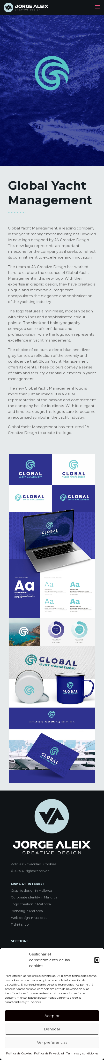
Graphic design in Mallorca (31, 890)
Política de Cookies (19, 1053)
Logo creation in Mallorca (31, 904)
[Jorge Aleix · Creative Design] (26, 7)
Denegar (52, 1029)
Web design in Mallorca (29, 918)
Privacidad (32, 864)
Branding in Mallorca (27, 911)
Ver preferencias (52, 1042)
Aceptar (52, 1015)
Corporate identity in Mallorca (34, 897)
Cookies (49, 864)
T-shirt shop (20, 924)
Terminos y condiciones (82, 1053)
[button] (96, 960)
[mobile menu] (97, 7)
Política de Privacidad (49, 1053)
